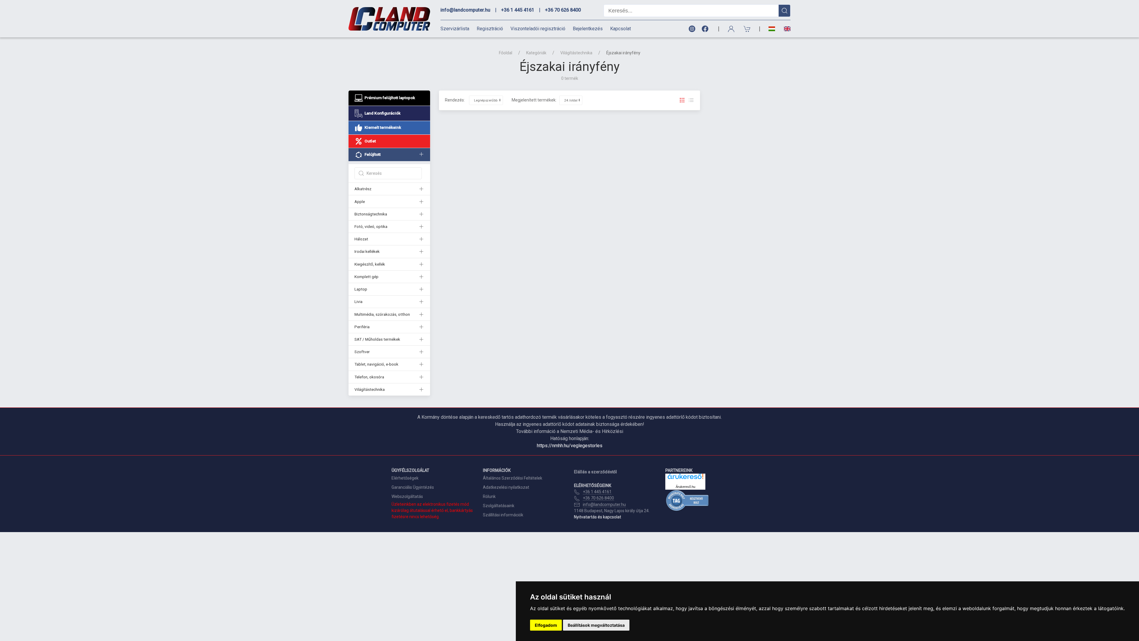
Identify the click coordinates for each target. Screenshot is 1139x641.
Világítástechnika (576, 52)
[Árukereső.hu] (685, 478)
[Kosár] (747, 29)
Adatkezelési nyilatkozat (506, 487)
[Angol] (785, 28)
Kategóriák (536, 52)
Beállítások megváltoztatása (596, 625)
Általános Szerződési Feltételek (512, 478)
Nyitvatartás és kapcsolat (597, 517)
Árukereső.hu (685, 486)
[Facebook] (706, 29)
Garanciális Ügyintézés (413, 487)
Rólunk (489, 496)
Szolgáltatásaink (498, 505)
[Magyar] (772, 29)
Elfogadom (546, 625)
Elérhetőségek (405, 478)
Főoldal (505, 52)
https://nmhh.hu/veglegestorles (569, 445)
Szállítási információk (503, 515)
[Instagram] (691, 29)
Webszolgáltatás (407, 496)
